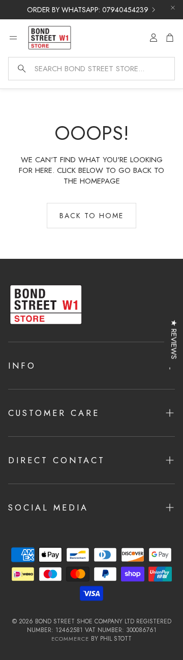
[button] (91, 68)
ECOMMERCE (70, 639)
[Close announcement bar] (172, 7)
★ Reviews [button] (173, 339)
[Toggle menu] (13, 38)
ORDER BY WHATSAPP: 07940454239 (87, 9)
